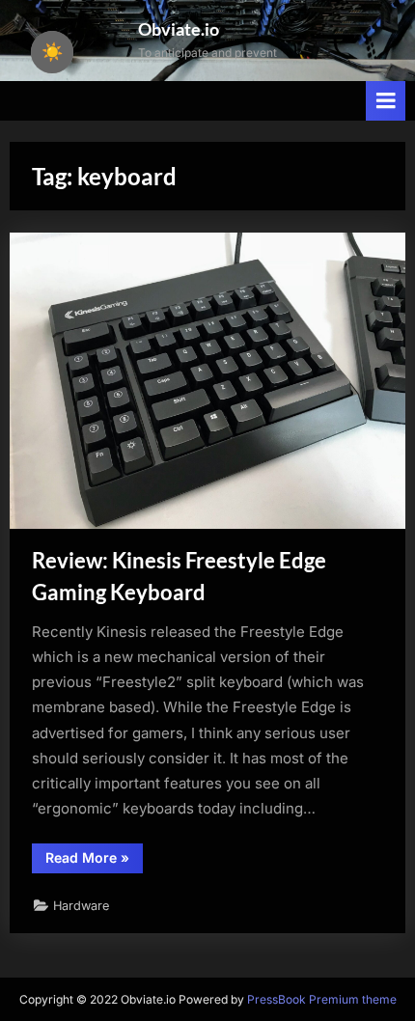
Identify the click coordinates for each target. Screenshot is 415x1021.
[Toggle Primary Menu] (386, 101)
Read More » (94, 860)
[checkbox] (52, 52)
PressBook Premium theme (322, 999)
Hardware (81, 905)
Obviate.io (178, 29)
